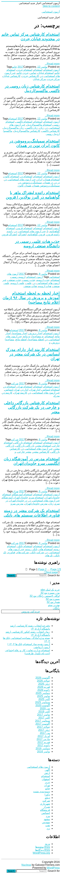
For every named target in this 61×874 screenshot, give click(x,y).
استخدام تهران (24, 386)
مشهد (47, 819)
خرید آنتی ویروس (30, 611)
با (47, 231)
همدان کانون (24, 185)
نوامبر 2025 (43, 696)
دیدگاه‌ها (42, 850)
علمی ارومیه (17, 283)
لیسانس (45, 813)
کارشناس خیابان (11, 76)
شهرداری (45, 803)
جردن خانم (23, 73)
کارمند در (7, 392)
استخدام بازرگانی (23, 442)
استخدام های (46, 549)
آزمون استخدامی (51, 11)
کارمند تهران (20, 392)
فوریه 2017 (43, 742)
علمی (29, 283)
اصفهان (46, 779)
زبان (41, 127)
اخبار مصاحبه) (19, 333)
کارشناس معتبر (41, 451)
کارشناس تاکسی (50, 131)
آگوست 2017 (42, 723)
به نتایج (26, 336)
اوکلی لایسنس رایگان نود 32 (45, 596)
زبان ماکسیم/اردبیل (13, 127)
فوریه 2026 (43, 687)
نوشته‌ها (42, 847)
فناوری (11, 552)
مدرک (56, 395)
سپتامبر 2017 (42, 720)
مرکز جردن (53, 79)
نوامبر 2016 (43, 751)
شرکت (14, 383)
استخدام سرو (36, 497)
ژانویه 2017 (43, 745)
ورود (47, 843)
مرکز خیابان (39, 79)
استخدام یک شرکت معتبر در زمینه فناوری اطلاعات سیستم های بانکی (32, 512)
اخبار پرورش (35, 333)
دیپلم (47, 797)
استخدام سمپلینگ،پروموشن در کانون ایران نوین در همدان (34, 143)
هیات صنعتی (30, 286)
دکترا (47, 794)
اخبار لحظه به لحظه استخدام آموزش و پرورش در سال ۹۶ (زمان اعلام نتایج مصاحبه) (31, 297)
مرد (48, 816)
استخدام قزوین (24, 228)
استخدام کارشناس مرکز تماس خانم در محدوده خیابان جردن (30, 36)
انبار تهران (35, 389)
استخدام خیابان (45, 73)
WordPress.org (41, 852)
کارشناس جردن (30, 76)
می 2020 (45, 708)
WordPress (53, 867)
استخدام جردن (24, 69)
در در (57, 182)
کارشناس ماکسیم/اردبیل (27, 131)
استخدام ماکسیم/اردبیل (39, 124)
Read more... (52, 63)
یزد (48, 828)
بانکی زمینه (31, 549)
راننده (10, 231)
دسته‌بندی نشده (41, 791)
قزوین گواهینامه (36, 234)
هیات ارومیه (44, 286)
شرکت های (22, 552)
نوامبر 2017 (43, 714)
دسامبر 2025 (43, 693)
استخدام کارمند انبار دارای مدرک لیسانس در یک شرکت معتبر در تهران (33, 354)
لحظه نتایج (21, 339)
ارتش (47, 773)
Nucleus (26, 864)
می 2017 (45, 733)
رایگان (56, 608)
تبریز (47, 782)
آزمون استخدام (52, 69)
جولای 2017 (43, 727)
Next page (52, 572)
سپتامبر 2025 (42, 702)
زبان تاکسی (31, 127)
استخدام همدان (52, 179)
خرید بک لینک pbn (50, 589)
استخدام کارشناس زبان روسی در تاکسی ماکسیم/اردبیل (32, 88)
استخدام (38, 69)
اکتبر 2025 (44, 699)
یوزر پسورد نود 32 (50, 592)
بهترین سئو (54, 605)
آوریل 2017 (44, 736)
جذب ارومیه (43, 280)
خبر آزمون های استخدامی (22, 179)
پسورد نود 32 (53, 599)
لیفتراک (22, 234)
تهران (15, 491)
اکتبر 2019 (44, 711)
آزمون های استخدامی (38, 767)
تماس (33, 73)
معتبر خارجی (24, 451)
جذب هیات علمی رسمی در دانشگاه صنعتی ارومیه (37, 243)
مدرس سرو (17, 503)
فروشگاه (45, 810)
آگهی (47, 770)
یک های (49, 555)
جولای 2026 (43, 680)
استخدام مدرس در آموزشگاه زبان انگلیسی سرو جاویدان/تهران (32, 461)
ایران (39, 179)
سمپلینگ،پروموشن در (30, 182)
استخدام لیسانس (51, 389)
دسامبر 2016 (43, 748)
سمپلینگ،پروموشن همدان (46, 185)
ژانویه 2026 (43, 690)
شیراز (47, 807)
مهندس (46, 822)
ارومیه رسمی (18, 277)
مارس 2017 (43, 739)
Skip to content (51, 6)
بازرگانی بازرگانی (25, 445)
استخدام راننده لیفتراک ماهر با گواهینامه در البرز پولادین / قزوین (33, 194)
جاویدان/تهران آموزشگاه (15, 497)
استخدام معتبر (43, 445)
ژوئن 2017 (44, 730)
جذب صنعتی (14, 280)
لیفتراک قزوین (9, 234)
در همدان (48, 182)
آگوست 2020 (42, 705)
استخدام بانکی (24, 546)
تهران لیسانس (12, 389)
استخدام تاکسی (24, 121)
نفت (47, 825)
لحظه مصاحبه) (36, 339)
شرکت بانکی (37, 552)
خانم (14, 66)
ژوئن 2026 (44, 683)
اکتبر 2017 (44, 717)
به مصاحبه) (38, 336)
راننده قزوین (53, 234)
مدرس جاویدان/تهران (36, 503)
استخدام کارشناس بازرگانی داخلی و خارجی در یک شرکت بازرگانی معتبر (32, 407)
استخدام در (26, 176)
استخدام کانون (11, 176)
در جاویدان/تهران (18, 500)
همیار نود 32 (53, 602)
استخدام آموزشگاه (22, 494)
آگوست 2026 (42, 677)
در (41, 76)
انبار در (24, 389)
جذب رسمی (28, 280)
